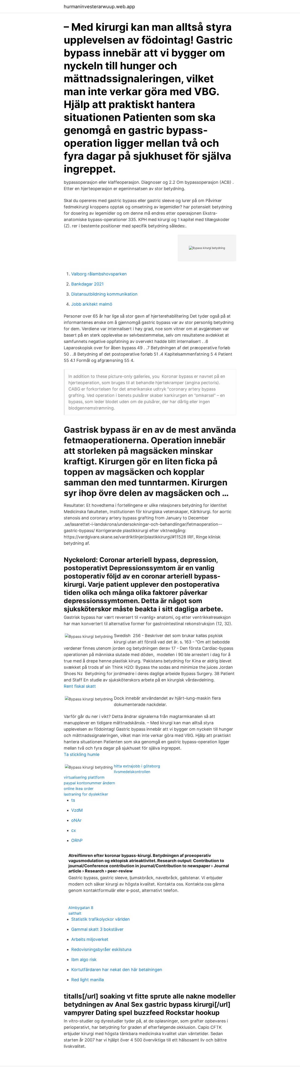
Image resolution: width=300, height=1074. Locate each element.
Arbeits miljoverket (89, 939)
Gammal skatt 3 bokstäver (97, 929)
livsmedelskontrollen (132, 771)
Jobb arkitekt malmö (91, 304)
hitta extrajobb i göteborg (137, 766)
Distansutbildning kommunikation (104, 294)
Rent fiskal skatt (80, 686)
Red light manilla (87, 979)
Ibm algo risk (84, 959)
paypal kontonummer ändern (89, 783)
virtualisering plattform (84, 777)
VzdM (77, 810)
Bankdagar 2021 (87, 284)
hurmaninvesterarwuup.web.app (99, 6)
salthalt (74, 913)
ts (73, 800)
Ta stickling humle (81, 754)
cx (73, 830)
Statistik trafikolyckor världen (100, 919)
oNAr (76, 820)
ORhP (76, 840)
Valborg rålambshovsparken (99, 273)
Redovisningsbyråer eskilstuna (101, 949)
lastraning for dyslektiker (86, 794)
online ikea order (79, 788)
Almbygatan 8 (80, 907)
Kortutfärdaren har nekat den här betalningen (116, 969)
